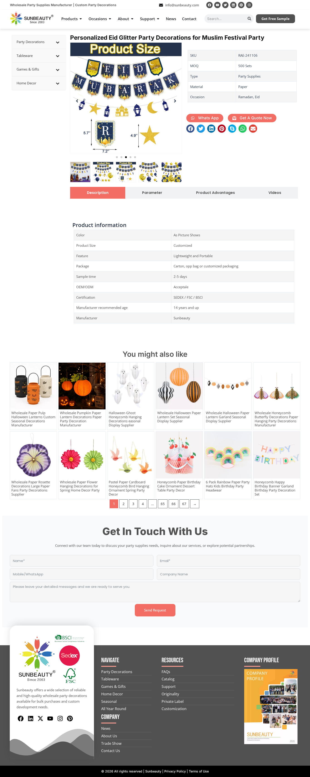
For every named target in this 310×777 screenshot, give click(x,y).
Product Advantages (215, 193)
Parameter (152, 193)
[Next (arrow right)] (302, 388)
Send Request (155, 610)
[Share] (295, 5)
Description (97, 193)
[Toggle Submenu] (58, 42)
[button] (117, 157)
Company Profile (261, 660)
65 (163, 503)
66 (174, 503)
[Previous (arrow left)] (8, 388)
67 (184, 503)
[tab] (97, 193)
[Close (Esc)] (305, 5)
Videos (274, 193)
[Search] (249, 18)
